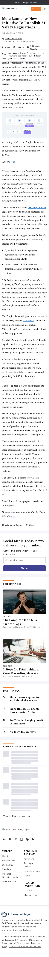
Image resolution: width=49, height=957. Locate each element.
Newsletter (7, 869)
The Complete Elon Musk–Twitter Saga (21, 622)
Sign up (24, 568)
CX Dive (28, 890)
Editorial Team (9, 860)
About (5, 856)
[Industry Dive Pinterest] (27, 839)
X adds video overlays (23, 731)
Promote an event (32, 871)
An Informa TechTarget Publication (24, 3)
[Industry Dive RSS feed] (33, 839)
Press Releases (9, 881)
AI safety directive (37, 207)
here (13, 516)
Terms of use (23, 943)
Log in (27, 875)
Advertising (29, 858)
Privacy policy (8, 943)
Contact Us (7, 865)
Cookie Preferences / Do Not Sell (25, 946)
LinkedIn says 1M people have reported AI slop (24, 710)
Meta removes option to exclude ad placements (24, 699)
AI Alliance (28, 320)
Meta (11, 161)
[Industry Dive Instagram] (21, 839)
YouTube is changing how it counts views (26, 722)
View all (6, 816)
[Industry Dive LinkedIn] (4, 839)
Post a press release (21, 816)
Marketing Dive (31, 895)
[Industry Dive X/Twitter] (16, 839)
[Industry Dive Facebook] (10, 839)
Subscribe (36, 9)
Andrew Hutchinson (13, 38)
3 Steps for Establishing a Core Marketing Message (21, 671)
